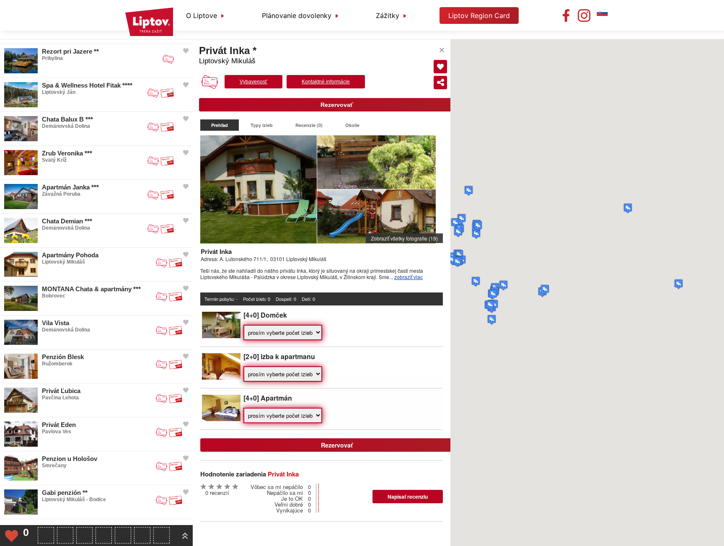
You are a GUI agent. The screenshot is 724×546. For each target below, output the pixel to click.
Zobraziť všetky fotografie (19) (404, 238)
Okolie (352, 125)
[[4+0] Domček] (221, 336)
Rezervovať (337, 104)
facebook (566, 15)
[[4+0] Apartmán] (221, 419)
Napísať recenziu (408, 496)
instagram (584, 15)
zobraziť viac (408, 276)
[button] (628, 208)
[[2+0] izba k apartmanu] (221, 377)
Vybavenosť (253, 82)
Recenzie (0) (309, 125)
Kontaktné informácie (326, 82)
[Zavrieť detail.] (442, 50)
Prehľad (219, 125)
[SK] (602, 15)
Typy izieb (262, 125)
